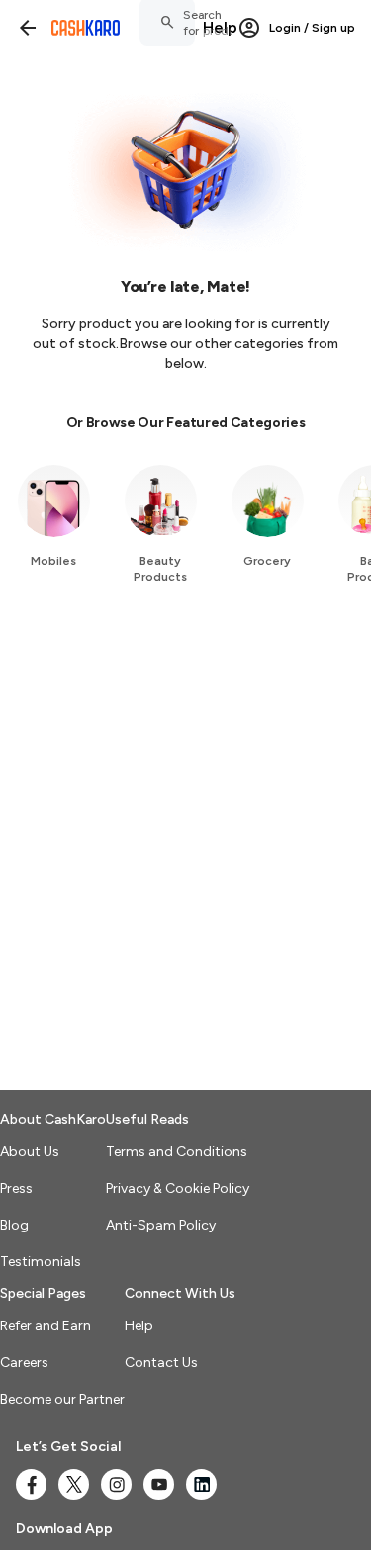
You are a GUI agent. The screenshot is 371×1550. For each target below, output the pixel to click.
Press (16, 1188)
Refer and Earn (45, 1326)
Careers (24, 1362)
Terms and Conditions (176, 1151)
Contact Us (161, 1362)
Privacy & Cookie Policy (177, 1188)
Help (220, 27)
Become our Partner (62, 1399)
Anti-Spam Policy (161, 1225)
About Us (29, 1151)
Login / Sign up (312, 28)
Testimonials (40, 1261)
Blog (14, 1225)
